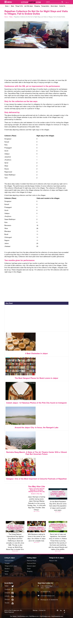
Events (7, 571)
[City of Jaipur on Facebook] (12, 590)
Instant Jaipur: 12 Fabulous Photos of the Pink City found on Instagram (36, 402)
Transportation (45, 6)
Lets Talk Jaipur (28, 6)
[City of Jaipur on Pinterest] (12, 600)
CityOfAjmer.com (34, 616)
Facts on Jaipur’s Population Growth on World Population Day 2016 (57, 493)
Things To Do (19, 6)
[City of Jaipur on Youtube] (12, 603)
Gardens (7, 568)
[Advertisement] (36, 64)
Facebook (7, 589)
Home (7, 6)
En (67, 2)
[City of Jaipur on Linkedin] (12, 597)
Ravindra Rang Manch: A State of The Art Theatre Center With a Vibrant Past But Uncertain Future (36, 453)
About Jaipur (54, 6)
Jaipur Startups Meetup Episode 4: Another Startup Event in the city (36, 489)
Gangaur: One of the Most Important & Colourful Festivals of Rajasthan (36, 478)
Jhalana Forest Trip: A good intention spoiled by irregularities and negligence (58, 526)
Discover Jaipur (31, 566)
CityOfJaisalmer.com (57, 616)
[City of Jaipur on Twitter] (12, 586)
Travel (28, 568)
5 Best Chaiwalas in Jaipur (36, 353)
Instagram (7, 593)
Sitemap (35, 610)
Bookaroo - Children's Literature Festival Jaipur (36, 528)
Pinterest (7, 599)
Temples (7, 563)
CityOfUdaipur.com (45, 616)
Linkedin (7, 596)
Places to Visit (53, 560)
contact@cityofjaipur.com (48, 596)
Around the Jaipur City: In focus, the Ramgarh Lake (36, 427)
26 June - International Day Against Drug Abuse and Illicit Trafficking (15, 527)
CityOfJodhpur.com (22, 616)
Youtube (7, 603)
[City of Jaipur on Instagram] (12, 593)
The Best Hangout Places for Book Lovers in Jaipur (36, 378)
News (12, 6)
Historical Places (31, 560)
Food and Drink (9, 560)
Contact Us (62, 6)
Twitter (6, 586)
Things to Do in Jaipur (11, 566)
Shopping (37, 6)
